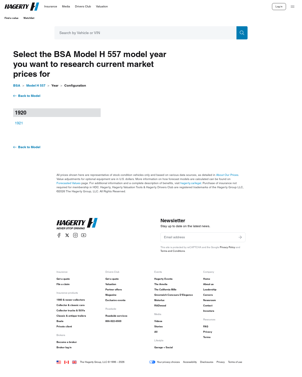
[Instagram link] (75, 235)
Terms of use (235, 362)
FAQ (205, 326)
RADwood (160, 305)
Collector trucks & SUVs (70, 310)
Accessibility (190, 362)
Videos (158, 321)
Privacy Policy (227, 247)
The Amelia (160, 284)
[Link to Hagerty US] (58, 362)
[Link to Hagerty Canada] (66, 362)
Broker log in (63, 347)
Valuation (110, 284)
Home (206, 278)
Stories (158, 326)
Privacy (207, 331)
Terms (207, 337)
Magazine (110, 294)
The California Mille (165, 289)
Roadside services (116, 315)
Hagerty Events (163, 278)
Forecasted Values (68, 183)
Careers (208, 294)
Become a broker (66, 342)
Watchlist (28, 18)
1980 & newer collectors (70, 299)
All (155, 331)
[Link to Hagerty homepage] (77, 223)
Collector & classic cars (70, 305)
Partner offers (113, 289)
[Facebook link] (59, 235)
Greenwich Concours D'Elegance (173, 294)
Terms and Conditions (172, 251)
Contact (207, 305)
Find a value (11, 18)
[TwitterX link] (67, 235)
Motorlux (159, 300)
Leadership (209, 289)
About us (208, 284)
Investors (208, 310)
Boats (59, 321)
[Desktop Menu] (292, 6)
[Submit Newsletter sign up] (240, 237)
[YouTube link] (84, 235)
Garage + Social (163, 347)
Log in (278, 6)
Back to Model (29, 95)
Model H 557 (35, 85)
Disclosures (206, 362)
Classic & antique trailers (71, 315)
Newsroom (209, 300)
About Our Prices (227, 174)
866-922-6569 (113, 321)
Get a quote (63, 278)
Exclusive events (115, 300)
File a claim (63, 284)
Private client (64, 326)
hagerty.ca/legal (190, 183)
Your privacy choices (168, 362)
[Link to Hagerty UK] (74, 362)
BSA (16, 85)
